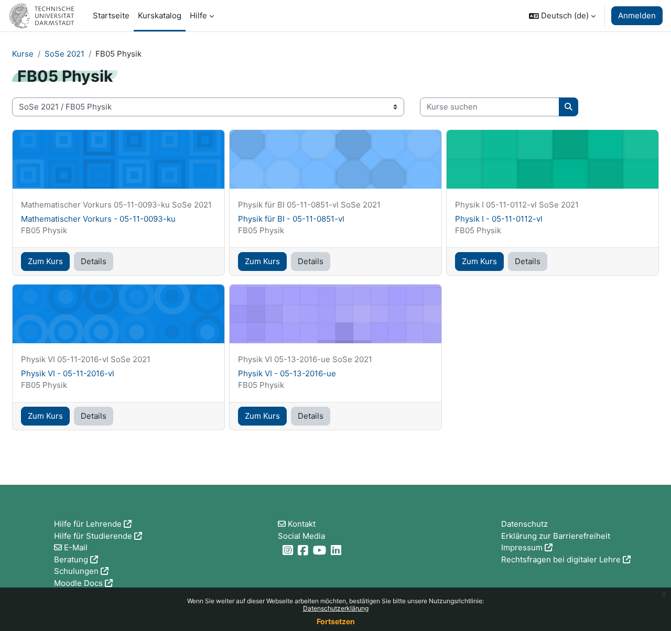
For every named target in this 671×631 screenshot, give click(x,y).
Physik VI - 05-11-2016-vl (67, 373)
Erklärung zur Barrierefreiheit (555, 536)
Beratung (71, 559)
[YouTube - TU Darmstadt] (321, 550)
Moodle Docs (78, 583)
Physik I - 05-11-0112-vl (499, 219)
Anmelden (637, 15)
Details (93, 261)
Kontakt (302, 524)
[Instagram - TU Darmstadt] (289, 550)
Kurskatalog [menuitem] (159, 15)
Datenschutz (524, 524)
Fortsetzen (336, 621)
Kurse (23, 54)
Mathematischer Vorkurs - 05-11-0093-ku (98, 219)
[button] (562, 15)
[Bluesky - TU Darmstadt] (279, 550)
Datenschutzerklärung (336, 608)
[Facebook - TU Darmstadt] (304, 550)
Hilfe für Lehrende (88, 524)
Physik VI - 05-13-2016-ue (287, 373)
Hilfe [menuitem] (198, 15)
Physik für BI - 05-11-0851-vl (291, 219)
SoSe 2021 (64, 54)
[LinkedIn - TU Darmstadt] (337, 550)
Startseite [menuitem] (111, 15)
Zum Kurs (45, 261)
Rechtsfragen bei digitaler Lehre (561, 559)
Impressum (522, 547)
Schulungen (76, 571)
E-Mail (76, 547)
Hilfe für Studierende (93, 536)
